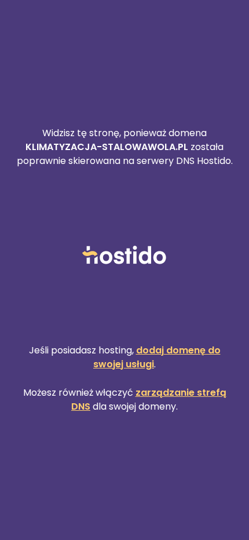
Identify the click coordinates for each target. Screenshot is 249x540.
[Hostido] (124, 256)
